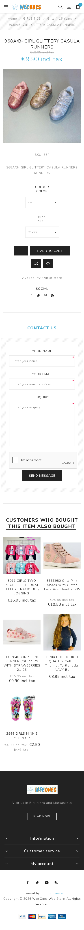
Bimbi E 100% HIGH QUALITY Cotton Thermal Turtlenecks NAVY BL (62, 663)
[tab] (42, 328)
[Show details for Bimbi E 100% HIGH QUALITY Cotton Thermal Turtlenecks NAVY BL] (62, 632)
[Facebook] (28, 882)
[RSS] (56, 882)
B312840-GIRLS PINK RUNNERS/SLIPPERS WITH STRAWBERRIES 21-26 (22, 663)
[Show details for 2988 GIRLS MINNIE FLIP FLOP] (22, 708)
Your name (42, 351)
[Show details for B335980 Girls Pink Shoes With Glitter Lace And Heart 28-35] (62, 555)
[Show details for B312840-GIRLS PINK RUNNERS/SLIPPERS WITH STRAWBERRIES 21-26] (22, 632)
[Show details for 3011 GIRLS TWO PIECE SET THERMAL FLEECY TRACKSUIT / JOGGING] (22, 555)
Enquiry (42, 397)
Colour (42, 187)
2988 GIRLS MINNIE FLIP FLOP (22, 735)
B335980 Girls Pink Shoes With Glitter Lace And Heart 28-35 (62, 585)
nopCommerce (52, 893)
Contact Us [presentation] (42, 328)
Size (42, 217)
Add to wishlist (48, 263)
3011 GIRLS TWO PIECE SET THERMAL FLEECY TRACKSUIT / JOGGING (21, 587)
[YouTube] (46, 882)
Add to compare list (36, 263)
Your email (42, 374)
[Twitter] (37, 882)
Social (42, 289)
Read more (42, 816)
